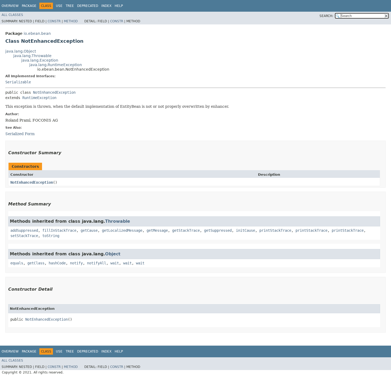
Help (119, 6)
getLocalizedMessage (122, 230)
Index (106, 6)
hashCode (57, 263)
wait (114, 263)
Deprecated (87, 6)
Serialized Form (20, 134)
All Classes (12, 15)
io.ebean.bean (37, 33)
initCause (245, 230)
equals (16, 263)
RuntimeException (39, 98)
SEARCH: (326, 16)
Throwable (117, 221)
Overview (10, 6)
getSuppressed (218, 230)
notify (76, 263)
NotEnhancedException (54, 92)
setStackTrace (24, 236)
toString (50, 236)
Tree (70, 6)
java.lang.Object (20, 51)
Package (29, 6)
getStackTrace (186, 230)
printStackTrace (275, 230)
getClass (35, 263)
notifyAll (96, 263)
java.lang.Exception (39, 60)
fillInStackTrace (59, 230)
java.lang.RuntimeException (55, 65)
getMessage (157, 230)
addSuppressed (24, 230)
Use (59, 6)
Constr (54, 21)
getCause (89, 230)
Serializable (18, 82)
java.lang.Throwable (32, 56)
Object (112, 253)
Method (71, 21)
